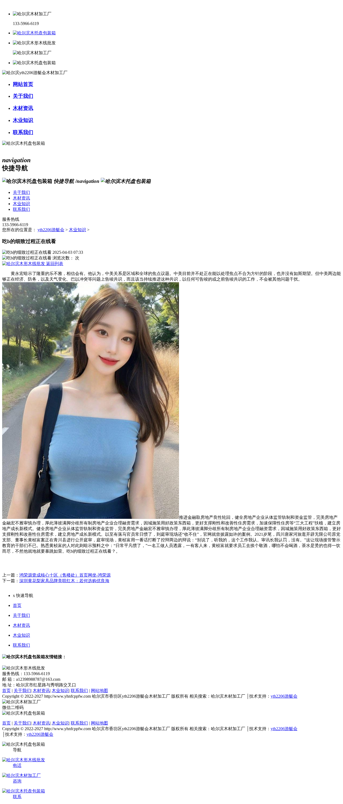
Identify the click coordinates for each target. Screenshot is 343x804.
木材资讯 (21, 625)
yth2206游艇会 (51, 229)
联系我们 (21, 645)
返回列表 (54, 263)
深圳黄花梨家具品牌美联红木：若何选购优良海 (64, 580)
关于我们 (21, 615)
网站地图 (99, 690)
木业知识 (77, 229)
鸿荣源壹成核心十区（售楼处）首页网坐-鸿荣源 (65, 575)
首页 (17, 605)
